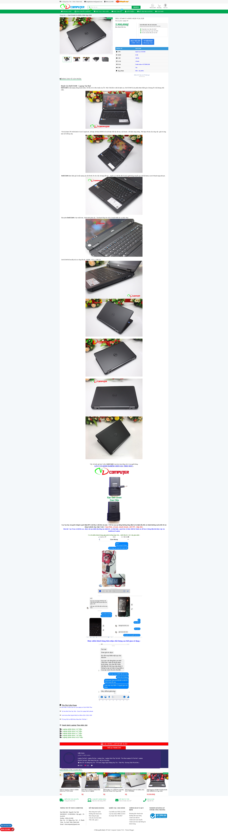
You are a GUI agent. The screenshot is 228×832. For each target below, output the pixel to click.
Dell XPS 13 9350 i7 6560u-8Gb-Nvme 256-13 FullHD (91, 790)
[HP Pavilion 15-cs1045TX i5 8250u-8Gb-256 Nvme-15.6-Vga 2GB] (114, 780)
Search (136, 7)
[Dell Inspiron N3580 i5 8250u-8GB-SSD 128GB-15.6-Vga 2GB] (157, 780)
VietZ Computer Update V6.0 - (116, 830)
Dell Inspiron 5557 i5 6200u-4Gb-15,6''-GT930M (135, 790)
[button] (165, 5)
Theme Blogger (129, 830)
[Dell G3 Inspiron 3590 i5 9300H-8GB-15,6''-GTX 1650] (70, 780)
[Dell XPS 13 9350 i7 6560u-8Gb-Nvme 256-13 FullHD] (92, 780)
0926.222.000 (109, 1)
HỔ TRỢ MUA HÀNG (146, 11)
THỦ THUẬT (117, 11)
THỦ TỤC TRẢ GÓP (102, 11)
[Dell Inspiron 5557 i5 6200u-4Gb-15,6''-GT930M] (136, 780)
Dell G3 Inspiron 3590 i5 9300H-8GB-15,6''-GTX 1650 (69, 790)
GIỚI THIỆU (130, 11)
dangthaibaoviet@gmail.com (94, 1)
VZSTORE (160, 11)
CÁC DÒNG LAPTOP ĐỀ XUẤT (115, 744)
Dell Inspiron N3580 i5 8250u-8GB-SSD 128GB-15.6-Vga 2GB (157, 790)
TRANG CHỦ (67, 11)
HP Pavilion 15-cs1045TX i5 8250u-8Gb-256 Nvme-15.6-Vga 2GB (113, 790)
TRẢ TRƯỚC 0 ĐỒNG (83, 11)
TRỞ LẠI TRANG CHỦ (114, 748)
